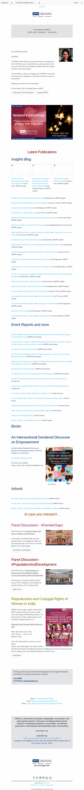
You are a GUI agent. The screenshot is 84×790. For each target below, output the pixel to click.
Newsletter (4, 3)
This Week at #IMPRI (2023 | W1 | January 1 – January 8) (26, 3)
